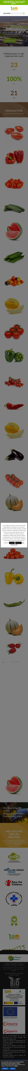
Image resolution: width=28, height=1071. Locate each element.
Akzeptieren (5, 1068)
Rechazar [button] (18, 543)
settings (16, 1066)
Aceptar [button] (12, 543)
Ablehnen (13, 1068)
